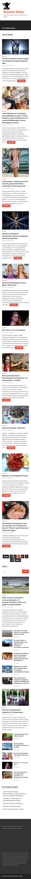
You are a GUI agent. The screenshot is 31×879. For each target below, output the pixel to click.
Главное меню (9, 28)
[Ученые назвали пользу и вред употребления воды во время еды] (15, 47)
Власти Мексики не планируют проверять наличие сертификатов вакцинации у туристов (21, 680)
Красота (4, 56)
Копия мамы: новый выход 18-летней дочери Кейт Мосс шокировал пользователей (15, 183)
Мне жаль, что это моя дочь (13, 330)
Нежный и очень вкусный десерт (13, 803)
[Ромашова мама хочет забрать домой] (7, 740)
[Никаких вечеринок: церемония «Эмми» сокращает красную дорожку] (15, 221)
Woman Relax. (14, 12)
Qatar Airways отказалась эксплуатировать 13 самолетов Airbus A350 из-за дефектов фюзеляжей (14, 793)
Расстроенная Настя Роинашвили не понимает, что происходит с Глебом (15, 378)
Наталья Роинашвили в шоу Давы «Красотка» (21, 754)
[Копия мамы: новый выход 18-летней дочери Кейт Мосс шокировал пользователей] (15, 163)
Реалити (4, 280)
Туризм (4, 595)
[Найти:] (15, 571)
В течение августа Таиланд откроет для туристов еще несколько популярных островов (21, 643)
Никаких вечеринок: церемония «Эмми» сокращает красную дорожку (15, 236)
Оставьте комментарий (7, 65)
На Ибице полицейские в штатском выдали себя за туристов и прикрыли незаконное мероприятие (21, 657)
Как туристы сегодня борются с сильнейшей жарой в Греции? (21, 632)
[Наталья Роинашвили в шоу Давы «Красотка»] (15, 272)
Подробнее (21, 80)
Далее (18, 560)
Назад (6, 556)
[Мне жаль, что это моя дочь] (15, 318)
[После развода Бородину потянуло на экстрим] (7, 749)
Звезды (4, 111)
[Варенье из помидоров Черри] (15, 463)
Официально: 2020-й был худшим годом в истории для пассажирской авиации (21, 669)
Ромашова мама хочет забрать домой (21, 735)
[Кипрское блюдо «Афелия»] (15, 415)
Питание (4, 425)
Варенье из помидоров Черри (15, 476)
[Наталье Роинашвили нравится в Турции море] (15, 706)
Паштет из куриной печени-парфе (13, 809)
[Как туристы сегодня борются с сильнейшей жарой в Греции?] (7, 636)
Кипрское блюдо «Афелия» (13, 428)
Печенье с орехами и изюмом (12, 806)
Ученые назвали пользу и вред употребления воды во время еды (15, 60)
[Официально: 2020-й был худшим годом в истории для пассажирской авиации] (7, 672)
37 (12, 560)
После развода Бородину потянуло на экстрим (21, 745)
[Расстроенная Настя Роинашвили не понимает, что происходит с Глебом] (15, 363)
